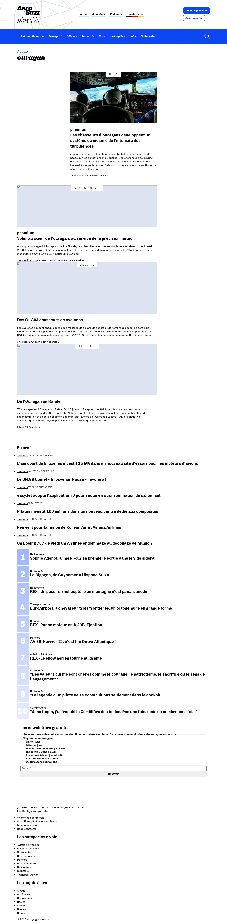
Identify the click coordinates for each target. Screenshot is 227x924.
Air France (23, 894)
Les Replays (24, 811)
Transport (55, 36)
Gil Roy (38, 427)
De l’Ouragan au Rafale (38, 401)
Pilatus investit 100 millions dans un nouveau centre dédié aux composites (87, 511)
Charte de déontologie (30, 817)
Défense (72, 36)
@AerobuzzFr (26, 807)
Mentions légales (27, 825)
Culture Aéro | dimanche (41, 761)
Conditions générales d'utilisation (37, 821)
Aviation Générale (32, 36)
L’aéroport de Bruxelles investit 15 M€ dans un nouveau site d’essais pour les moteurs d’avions (107, 463)
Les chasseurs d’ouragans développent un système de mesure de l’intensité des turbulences (110, 141)
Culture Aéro (149, 36)
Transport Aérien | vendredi (43, 755)
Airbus (21, 890)
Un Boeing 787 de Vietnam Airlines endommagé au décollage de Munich (84, 543)
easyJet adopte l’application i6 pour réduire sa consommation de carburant (89, 495)
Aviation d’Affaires (28, 844)
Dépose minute (26, 863)
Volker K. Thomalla (99, 175)
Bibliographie (25, 898)
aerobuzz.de (135, 14)
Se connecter (194, 18)
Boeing (21, 901)
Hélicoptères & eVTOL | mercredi (46, 748)
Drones (21, 909)
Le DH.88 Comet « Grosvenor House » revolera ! (61, 479)
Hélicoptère (117, 36)
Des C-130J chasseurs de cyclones (50, 319)
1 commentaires (75, 260)
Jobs (133, 36)
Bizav (102, 36)
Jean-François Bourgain (54, 260)
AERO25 (114, 74)
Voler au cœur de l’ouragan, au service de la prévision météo (74, 238)
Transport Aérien (41, 455)
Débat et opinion (27, 856)
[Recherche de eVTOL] (206, 36)
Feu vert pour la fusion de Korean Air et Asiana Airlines (69, 527)
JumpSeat (98, 14)
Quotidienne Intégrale (39, 738)
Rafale (21, 913)
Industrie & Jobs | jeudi (40, 751)
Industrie (88, 36)
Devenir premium (196, 10)
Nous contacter (27, 828)
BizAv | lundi (33, 741)
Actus (84, 14)
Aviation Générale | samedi (42, 758)
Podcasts (116, 14)
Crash (21, 905)
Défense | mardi (35, 745)
